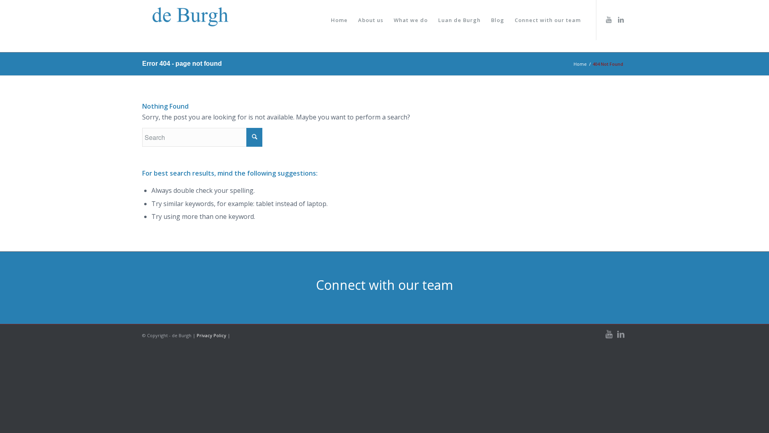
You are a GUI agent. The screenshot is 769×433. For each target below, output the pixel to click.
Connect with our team (384, 284)
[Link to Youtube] (609, 20)
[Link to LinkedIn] (621, 20)
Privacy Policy (211, 335)
